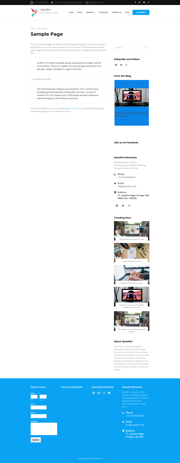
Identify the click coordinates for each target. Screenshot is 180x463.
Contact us (116, 12)
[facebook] (116, 65)
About (79, 12)
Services (89, 12)
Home (71, 12)
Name (33, 393)
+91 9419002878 (126, 177)
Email (33, 404)
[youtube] (109, 393)
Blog (127, 12)
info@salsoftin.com (96, 2)
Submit (35, 440)
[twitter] (121, 65)
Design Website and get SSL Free (131, 239)
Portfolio (103, 12)
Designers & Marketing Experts (131, 283)
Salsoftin (45, 9)
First (32, 400)
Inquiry (142, 12)
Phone (33, 412)
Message (34, 421)
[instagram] (126, 65)
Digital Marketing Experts (131, 261)
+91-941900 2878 (41, 2)
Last (41, 400)
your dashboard (76, 108)
